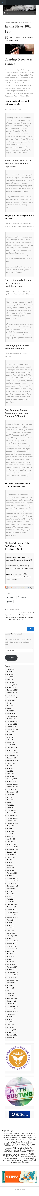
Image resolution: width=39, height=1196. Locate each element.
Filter (10, 1146)
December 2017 (12, 941)
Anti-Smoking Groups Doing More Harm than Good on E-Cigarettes (16, 413)
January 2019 (11, 907)
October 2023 (11, 758)
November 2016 (12, 975)
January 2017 (11, 969)
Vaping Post (22, 1160)
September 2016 (12, 980)
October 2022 (11, 789)
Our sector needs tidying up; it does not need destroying (18, 283)
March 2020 (11, 870)
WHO (16, 1162)
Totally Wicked (17, 619)
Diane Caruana (21, 1142)
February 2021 (12, 841)
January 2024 (11, 750)
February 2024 (12, 747)
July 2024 (10, 734)
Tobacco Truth (23, 1159)
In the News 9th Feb (13, 609)
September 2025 (12, 698)
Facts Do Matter (20, 1144)
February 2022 (12, 810)
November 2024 (12, 724)
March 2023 (11, 776)
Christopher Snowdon (25, 615)
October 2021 (11, 821)
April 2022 (10, 805)
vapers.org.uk (21, 1189)
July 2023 (10, 766)
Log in (3, 2)
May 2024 (10, 740)
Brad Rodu (15, 615)
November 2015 (12, 1006)
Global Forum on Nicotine (19, 1146)
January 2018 (11, 938)
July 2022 (10, 797)
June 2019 (10, 894)
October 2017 (11, 946)
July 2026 (10, 672)
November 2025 (12, 693)
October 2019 (11, 883)
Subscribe (11, 658)
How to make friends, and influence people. (17, 103)
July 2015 (10, 1017)
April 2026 (10, 679)
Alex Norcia (7, 1133)
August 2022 (11, 794)
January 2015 (11, 1032)
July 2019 (10, 891)
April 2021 (10, 836)
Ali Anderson (15, 1133)
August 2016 (11, 983)
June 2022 (10, 800)
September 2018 (12, 917)
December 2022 (12, 784)
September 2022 (12, 792)
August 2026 (11, 669)
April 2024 (10, 742)
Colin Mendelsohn (22, 1140)
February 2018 (12, 936)
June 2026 (10, 674)
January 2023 (11, 781)
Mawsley (8, 1152)
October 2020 (11, 852)
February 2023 (12, 779)
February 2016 (12, 998)
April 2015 (10, 1024)
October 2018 (11, 915)
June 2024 (10, 737)
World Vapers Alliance (23, 1162)
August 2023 (11, 763)
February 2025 (12, 716)
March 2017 (11, 964)
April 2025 (10, 711)
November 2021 (12, 818)
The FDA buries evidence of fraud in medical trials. (17, 485)
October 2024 (11, 726)
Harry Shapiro (8, 1148)
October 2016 (11, 977)
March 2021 (11, 839)
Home (7, 22)
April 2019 (10, 899)
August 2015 (11, 1014)
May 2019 (10, 896)
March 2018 (11, 933)
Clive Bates (11, 1140)
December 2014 (12, 1035)
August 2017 (11, 951)
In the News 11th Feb (25, 612)
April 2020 (10, 868)
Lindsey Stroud (23, 1150)
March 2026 (11, 682)
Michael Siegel (16, 617)
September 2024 (12, 729)
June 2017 (10, 956)
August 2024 (11, 732)
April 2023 (10, 773)
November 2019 (12, 881)
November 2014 (12, 1037)
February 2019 (12, 904)
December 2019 (12, 878)
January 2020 (11, 875)
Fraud (9, 617)
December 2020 (12, 847)
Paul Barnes (24, 1154)
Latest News (14, 22)
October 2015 (11, 1009)
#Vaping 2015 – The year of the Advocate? (19, 217)
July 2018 (10, 922)
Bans (5, 1135)
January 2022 (11, 813)
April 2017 (10, 962)
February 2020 (12, 873)
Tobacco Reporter (12, 1158)
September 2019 (12, 886)
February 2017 (12, 967)
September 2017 (12, 949)
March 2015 (11, 1027)
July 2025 (10, 703)
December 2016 (12, 972)
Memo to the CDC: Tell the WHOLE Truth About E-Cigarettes (18, 163)
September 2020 (12, 854)
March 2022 (11, 807)
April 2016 (10, 993)
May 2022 (10, 802)
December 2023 (12, 753)
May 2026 (10, 677)
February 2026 (12, 685)
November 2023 (12, 755)
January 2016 (11, 1001)
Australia (31, 1133)
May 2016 (10, 990)
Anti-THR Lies (23, 1133)
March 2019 (11, 902)
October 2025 (11, 695)
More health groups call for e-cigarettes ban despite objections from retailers (18, 577)
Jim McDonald (20, 1147)
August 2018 (11, 920)
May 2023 (10, 771)
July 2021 (10, 828)
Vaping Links (11, 1160)
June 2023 (10, 768)
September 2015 (12, 1011)
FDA (6, 617)
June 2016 (10, 988)
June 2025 (10, 706)
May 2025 (10, 708)
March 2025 (11, 713)
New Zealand (12, 1154)
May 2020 (10, 865)
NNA (22, 617)
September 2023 (12, 760)
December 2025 (12, 690)
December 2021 (12, 815)
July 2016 (10, 985)
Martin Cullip (31, 1150)
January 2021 (11, 844)
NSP (25, 617)
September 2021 (12, 823)
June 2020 (10, 862)
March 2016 (11, 996)
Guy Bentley (31, 1146)
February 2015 (12, 1030)
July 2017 (10, 954)
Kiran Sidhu (14, 1150)
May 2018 (10, 928)
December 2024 (12, 721)
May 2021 (10, 834)
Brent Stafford (21, 1135)
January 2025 (11, 719)
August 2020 (11, 857)
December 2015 (12, 1003)
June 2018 (10, 925)
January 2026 (11, 687)
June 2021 (10, 831)
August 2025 (11, 700)
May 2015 (10, 1022)
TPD (23, 619)
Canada (28, 1135)
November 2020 (12, 849)
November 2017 (12, 943)
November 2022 (12, 787)
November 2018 (12, 912)
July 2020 (10, 860)
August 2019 (11, 889)
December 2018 (12, 909)
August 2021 (11, 826)
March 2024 (11, 745)
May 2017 (10, 959)
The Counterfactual (25, 1156)
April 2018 (10, 930)
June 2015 (10, 1019)
